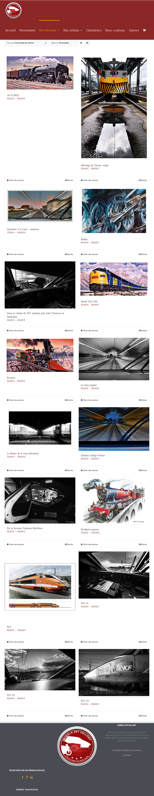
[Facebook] (22, 777)
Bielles (84, 239)
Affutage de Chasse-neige (95, 165)
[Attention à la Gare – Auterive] (40, 206)
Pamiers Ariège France (93, 455)
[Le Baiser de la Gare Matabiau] (40, 428)
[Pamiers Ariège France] (114, 429)
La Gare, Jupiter (89, 385)
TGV (9, 627)
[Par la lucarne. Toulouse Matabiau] (40, 500)
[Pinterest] (27, 777)
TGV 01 (85, 603)
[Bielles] (114, 211)
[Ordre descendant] (46, 43)
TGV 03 (85, 700)
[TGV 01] (114, 575)
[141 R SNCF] (40, 73)
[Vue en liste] (87, 43)
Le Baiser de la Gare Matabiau (23, 453)
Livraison (127, 755)
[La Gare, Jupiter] (114, 359)
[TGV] (40, 586)
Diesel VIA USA (89, 301)
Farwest (11, 377)
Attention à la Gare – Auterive (23, 229)
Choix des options (16, 180)
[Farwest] (40, 355)
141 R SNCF (13, 95)
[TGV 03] (114, 672)
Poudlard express (90, 529)
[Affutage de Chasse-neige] (114, 108)
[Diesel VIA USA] (114, 279)
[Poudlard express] (114, 501)
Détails (70, 180)
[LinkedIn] (31, 777)
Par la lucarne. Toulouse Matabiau (25, 528)
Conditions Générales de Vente (127, 750)
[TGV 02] (40, 669)
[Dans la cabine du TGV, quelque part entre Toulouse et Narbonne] (40, 285)
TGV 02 (11, 695)
